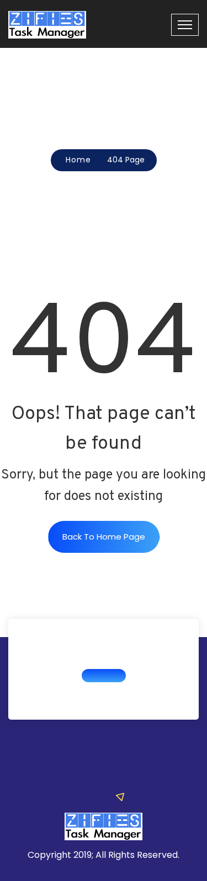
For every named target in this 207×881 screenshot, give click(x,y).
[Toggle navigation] (185, 25)
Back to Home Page (103, 536)
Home (78, 159)
